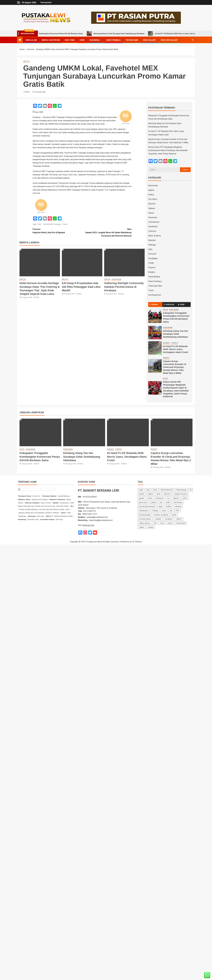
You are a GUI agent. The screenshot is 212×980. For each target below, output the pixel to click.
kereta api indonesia (147, 506)
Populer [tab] (170, 304)
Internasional (153, 222)
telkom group (144, 523)
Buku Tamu (70, 40)
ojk (171, 511)
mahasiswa (143, 511)
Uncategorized (154, 295)
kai (161, 502)
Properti (151, 267)
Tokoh (151, 290)
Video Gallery (149, 40)
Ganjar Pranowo (181, 494)
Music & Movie (154, 236)
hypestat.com (88, 525)
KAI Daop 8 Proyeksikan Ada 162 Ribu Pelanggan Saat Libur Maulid (81, 287)
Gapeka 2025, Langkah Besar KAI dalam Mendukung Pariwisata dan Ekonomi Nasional (108, 232)
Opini (150, 249)
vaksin (141, 527)
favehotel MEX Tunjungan (52, 224)
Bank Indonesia (167, 490)
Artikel (151, 194)
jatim (185, 498)
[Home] (20, 40)
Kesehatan (152, 226)
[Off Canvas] (18, 2)
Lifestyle (30, 49)
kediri (168, 502)
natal (164, 511)
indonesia (159, 498)
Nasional (151, 240)
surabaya (168, 519)
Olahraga (152, 245)
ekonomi (167, 494)
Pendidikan (153, 258)
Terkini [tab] (154, 304)
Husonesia (94, 40)
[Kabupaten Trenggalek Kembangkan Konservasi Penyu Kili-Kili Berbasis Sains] (155, 316)
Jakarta (176, 498)
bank (155, 490)
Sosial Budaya (116, 279)
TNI (154, 523)
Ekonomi (151, 204)
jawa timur (143, 502)
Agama (151, 190)
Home (82, 40)
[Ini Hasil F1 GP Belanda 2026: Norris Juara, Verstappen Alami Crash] (155, 348)
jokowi (153, 502)
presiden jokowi (145, 519)
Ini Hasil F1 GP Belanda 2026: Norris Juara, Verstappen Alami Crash (159, 34)
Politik (151, 263)
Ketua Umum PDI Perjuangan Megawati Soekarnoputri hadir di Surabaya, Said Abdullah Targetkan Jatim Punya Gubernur (167, 150)
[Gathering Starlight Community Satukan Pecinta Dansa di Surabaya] (124, 262)
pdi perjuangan (145, 515)
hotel (150, 498)
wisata (150, 527)
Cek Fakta (152, 199)
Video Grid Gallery (169, 40)
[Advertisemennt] (136, 17)
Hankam (151, 208)
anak (141, 490)
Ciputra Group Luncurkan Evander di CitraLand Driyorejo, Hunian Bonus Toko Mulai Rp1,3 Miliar (174, 367)
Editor (27, 92)
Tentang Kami (46, 2)
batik (39, 224)
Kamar (65, 224)
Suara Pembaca (155, 281)
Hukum (151, 213)
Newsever (124, 542)
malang (155, 511)
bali (148, 490)
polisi (174, 515)
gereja (141, 498)
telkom (179, 519)
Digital (150, 494)
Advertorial (153, 185)
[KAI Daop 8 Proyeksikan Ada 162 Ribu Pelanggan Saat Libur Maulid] (82, 262)
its (168, 498)
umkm (169, 523)
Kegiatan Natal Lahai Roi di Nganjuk (49, 231)
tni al (162, 523)
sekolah (158, 519)
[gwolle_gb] (31, 40)
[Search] (192, 40)
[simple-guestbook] (51, 40)
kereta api (178, 502)
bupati (141, 494)
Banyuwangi (181, 490)
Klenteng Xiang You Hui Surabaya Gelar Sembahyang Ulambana (96, 34)
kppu (161, 506)
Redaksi (151, 272)
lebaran (178, 506)
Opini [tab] (182, 304)
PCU (177, 511)
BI (190, 490)
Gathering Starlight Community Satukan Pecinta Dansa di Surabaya (124, 287)
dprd (158, 494)
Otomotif (152, 254)
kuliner (169, 506)
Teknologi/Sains (155, 286)
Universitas (180, 523)
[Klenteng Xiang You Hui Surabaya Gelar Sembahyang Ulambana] (155, 332)
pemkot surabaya (161, 515)
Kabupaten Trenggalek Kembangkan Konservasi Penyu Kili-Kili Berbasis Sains (40, 457)
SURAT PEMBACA (113, 40)
